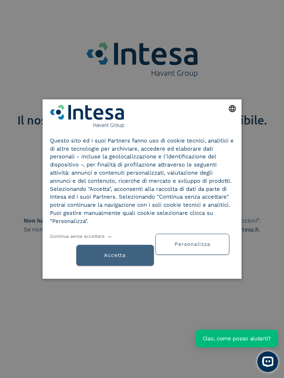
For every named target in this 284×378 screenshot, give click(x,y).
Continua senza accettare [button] (77, 236)
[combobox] (232, 108)
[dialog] (142, 189)
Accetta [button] (115, 255)
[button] (195, 243)
